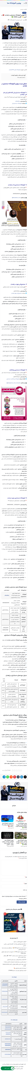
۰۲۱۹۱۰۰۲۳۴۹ (5, 1007)
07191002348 (4, 991)
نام (26, 877)
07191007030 (4, 999)
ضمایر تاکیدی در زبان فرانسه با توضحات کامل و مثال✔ (15, 962)
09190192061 (8, 1045)
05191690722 (8, 1039)
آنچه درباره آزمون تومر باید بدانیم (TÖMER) (17, 970)
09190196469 (4, 1012)
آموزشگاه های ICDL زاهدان (14, 70)
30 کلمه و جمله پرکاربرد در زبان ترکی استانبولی (16, 959)
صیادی (24, 20)
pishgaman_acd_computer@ (13, 383)
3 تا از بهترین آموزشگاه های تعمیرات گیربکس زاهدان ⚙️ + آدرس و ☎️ (7, 825)
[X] (25, 776)
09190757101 (8, 1028)
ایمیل (25, 883)
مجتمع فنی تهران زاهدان (16, 293)
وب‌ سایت (25, 890)
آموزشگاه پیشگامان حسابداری (13, 379)
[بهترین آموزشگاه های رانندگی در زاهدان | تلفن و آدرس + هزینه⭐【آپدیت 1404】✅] (21, 835)
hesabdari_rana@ (16, 197)
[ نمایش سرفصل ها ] (21, 77)
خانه (25, 9)
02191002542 (8, 1026)
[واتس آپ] (7, 776)
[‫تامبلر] (18, 776)
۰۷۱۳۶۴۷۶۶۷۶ (4, 986)
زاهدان (21, 9)
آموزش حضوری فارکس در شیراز (20, 941)
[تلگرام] (4, 776)
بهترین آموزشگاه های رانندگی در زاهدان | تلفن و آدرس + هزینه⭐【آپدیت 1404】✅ (21, 842)
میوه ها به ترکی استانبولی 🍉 (20, 968)
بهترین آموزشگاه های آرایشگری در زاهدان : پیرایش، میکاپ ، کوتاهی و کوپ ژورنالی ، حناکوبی (7, 842)
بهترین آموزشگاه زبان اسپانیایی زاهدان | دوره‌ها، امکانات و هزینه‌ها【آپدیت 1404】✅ (21, 826)
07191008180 (4, 984)
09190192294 (8, 1029)
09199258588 (8, 1054)
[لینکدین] (21, 776)
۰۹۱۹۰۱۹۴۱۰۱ (17, 101)
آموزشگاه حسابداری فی (17, 103)
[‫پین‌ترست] (14, 776)
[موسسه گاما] (14, 791)
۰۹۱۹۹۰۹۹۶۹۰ (8, 1034)
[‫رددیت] (11, 776)
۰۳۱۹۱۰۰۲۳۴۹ (8, 1032)
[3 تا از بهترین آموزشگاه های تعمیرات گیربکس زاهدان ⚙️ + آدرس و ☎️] (7, 818)
